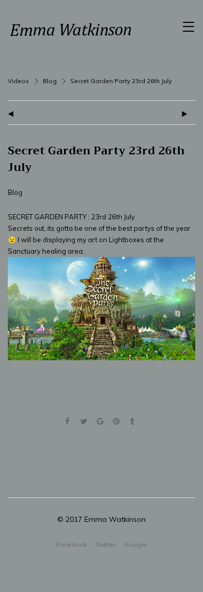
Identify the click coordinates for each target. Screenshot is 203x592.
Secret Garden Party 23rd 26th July (96, 159)
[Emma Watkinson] (70, 29)
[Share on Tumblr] (132, 421)
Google (135, 544)
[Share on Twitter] (83, 421)
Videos (18, 81)
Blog (50, 81)
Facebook (71, 544)
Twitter (105, 544)
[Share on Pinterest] (116, 421)
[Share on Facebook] (67, 421)
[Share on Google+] (100, 421)
